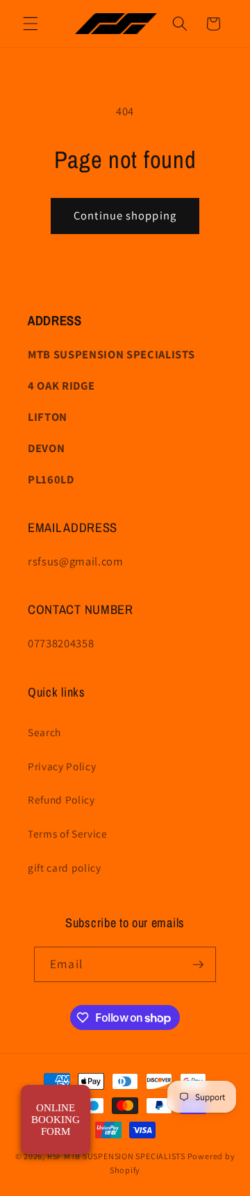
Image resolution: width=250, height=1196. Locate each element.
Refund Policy (61, 799)
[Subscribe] (198, 965)
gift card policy (64, 867)
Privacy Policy (62, 766)
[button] (30, 23)
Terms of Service (68, 833)
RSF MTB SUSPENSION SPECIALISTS (117, 1156)
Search (44, 732)
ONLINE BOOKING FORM (55, 1119)
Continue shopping (125, 215)
